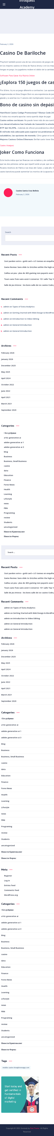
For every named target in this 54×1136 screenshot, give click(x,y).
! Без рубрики (10, 433)
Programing (9, 513)
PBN (6, 508)
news (6, 503)
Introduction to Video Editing (25, 319)
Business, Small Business (15, 461)
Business (8, 456)
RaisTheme (34, 1128)
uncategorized (10, 527)
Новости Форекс (11, 536)
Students (8, 522)
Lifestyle (8, 499)
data (6, 471)
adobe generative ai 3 (14, 447)
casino (7, 466)
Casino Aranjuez (7, 145)
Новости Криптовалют (14, 532)
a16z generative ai (12, 438)
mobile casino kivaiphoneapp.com (16, 1067)
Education (8, 475)
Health (7, 489)
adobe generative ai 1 (14, 442)
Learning (8, 494)
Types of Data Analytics (23, 307)
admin (6, 307)
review (7, 518)
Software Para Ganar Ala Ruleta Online (17, 75)
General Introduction (22, 325)
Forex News (9, 485)
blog (6, 452)
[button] (50, 4)
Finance (7, 480)
